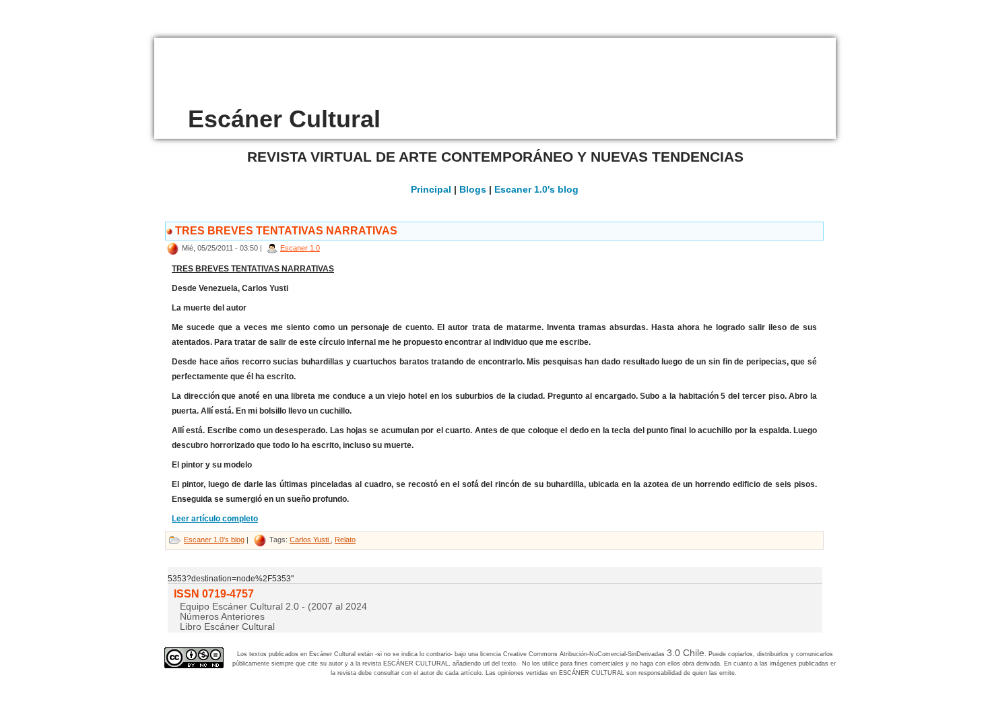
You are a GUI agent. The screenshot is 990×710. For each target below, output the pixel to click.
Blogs (472, 189)
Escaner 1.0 (300, 248)
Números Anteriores (222, 616)
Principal (431, 189)
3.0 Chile (685, 652)
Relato (345, 540)
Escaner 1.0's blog (536, 189)
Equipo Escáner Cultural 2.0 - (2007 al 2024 (273, 606)
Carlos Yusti (310, 540)
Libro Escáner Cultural (227, 626)
